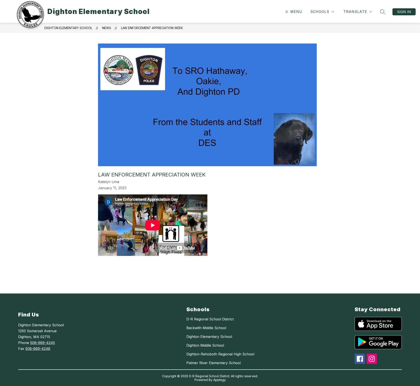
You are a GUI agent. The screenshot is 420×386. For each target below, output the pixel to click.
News (106, 28)
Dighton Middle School (205, 345)
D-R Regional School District (210, 319)
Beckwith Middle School (206, 328)
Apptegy (219, 380)
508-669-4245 (42, 343)
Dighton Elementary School (68, 28)
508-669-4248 (37, 348)
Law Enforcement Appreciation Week (152, 28)
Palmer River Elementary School (213, 363)
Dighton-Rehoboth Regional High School (220, 354)
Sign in (404, 12)
